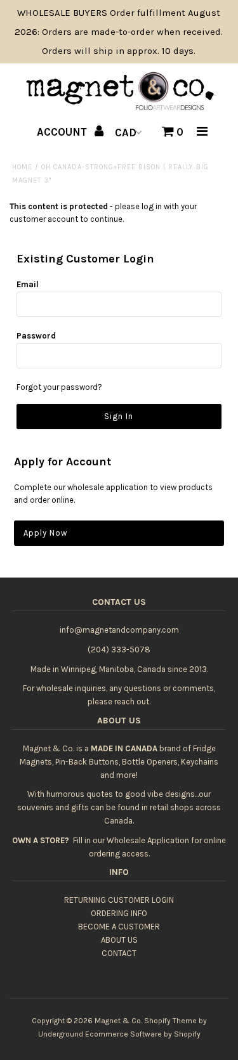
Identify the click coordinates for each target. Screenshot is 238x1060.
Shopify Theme (170, 1020)
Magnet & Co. (118, 1020)
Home (22, 167)
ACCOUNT (63, 132)
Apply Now (45, 533)
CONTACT (119, 953)
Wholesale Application (148, 840)
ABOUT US (119, 940)
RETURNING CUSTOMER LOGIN (119, 900)
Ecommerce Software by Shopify (143, 1034)
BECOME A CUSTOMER (119, 926)
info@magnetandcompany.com (119, 630)
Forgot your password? (59, 387)
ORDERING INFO (119, 913)
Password (36, 335)
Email (28, 284)
